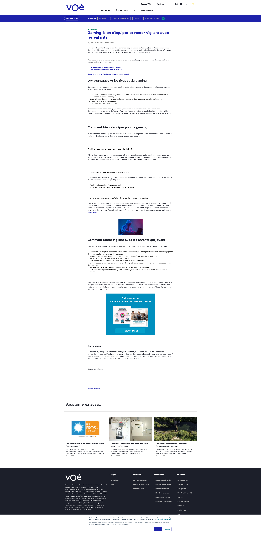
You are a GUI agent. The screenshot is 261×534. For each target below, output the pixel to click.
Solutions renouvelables (120, 18)
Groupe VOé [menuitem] (146, 4)
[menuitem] (172, 4)
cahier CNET (93, 212)
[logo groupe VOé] (75, 7)
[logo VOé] (86, 477)
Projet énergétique (152, 18)
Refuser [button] (167, 529)
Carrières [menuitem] (160, 4)
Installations (103, 18)
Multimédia (92, 29)
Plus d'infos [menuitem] (180, 475)
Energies (137, 18)
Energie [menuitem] (113, 475)
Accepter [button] (158, 529)
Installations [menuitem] (159, 475)
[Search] (192, 11)
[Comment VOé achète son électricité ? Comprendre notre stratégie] (175, 438)
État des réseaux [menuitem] (122, 10)
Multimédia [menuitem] (136, 475)
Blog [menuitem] (135, 10)
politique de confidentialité (164, 519)
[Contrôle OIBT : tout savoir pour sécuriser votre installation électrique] (130, 438)
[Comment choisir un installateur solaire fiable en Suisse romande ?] (85, 438)
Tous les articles (71, 18)
